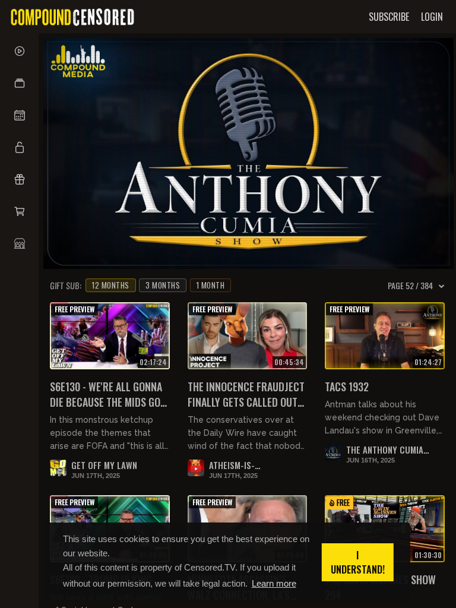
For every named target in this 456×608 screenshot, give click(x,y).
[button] (19, 83)
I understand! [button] (358, 562)
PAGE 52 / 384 (410, 285)
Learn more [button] (274, 583)
